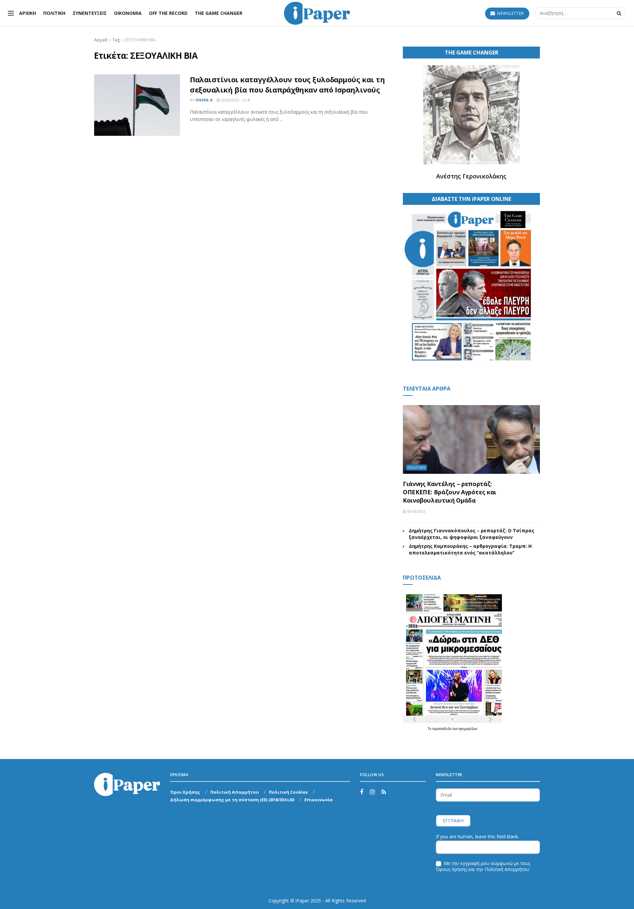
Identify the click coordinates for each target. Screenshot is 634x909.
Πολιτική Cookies (288, 792)
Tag (116, 40)
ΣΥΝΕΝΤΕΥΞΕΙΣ (90, 13)
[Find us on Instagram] (372, 792)
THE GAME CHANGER (218, 13)
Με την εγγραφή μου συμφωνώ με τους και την (483, 866)
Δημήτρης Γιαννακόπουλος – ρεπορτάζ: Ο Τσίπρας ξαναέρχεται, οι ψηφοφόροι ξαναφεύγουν (471, 533)
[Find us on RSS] (383, 792)
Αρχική (100, 40)
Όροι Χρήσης (185, 792)
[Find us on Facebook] (361, 792)
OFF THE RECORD (168, 13)
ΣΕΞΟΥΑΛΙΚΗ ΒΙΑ (140, 40)
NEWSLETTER (510, 13)
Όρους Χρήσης (451, 869)
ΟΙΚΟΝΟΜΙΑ (128, 13)
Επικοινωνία (318, 800)
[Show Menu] (11, 13)
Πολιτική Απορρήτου (234, 792)
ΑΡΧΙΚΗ (27, 13)
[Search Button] (620, 13)
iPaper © (204, 99)
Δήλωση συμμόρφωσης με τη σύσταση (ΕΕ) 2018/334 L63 (232, 800)
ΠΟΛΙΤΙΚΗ (54, 13)
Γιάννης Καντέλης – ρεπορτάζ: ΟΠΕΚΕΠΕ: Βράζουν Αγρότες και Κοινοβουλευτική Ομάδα (449, 492)
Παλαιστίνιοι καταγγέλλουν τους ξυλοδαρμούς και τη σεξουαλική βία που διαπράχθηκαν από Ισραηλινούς (287, 84)
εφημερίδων (468, 728)
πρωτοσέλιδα (442, 728)
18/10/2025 (415, 511)
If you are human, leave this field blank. (477, 836)
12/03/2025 (229, 99)
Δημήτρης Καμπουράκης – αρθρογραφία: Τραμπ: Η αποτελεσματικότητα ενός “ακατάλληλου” (470, 549)
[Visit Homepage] (317, 13)
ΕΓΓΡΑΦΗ (453, 820)
